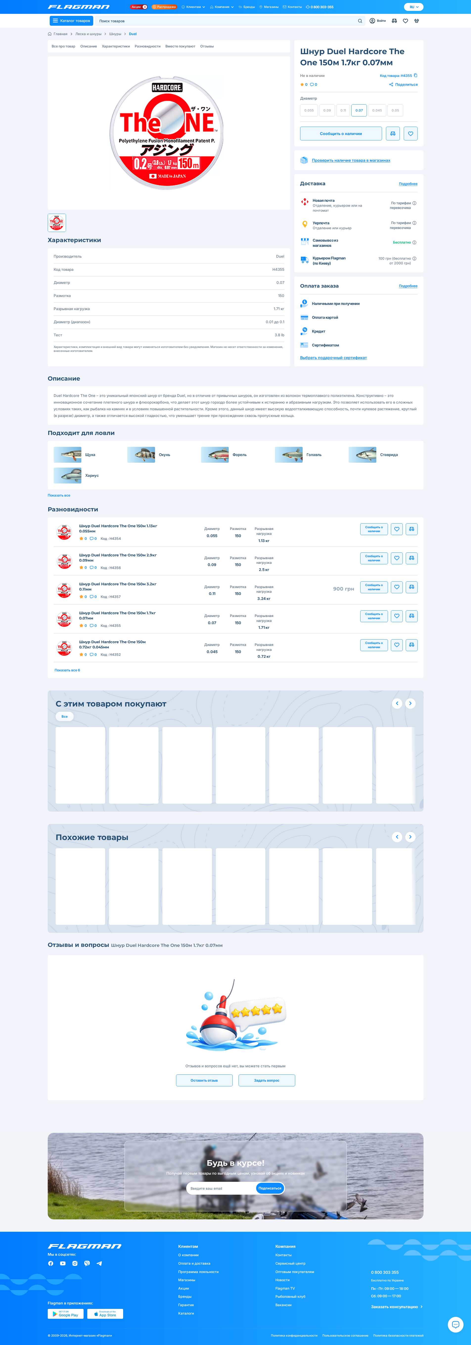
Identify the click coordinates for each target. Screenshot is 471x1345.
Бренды (249, 7)
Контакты (295, 7)
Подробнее (408, 286)
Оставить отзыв (204, 1080)
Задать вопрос (266, 1080)
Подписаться (270, 1188)
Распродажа (166, 7)
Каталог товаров (75, 20)
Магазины (271, 7)
